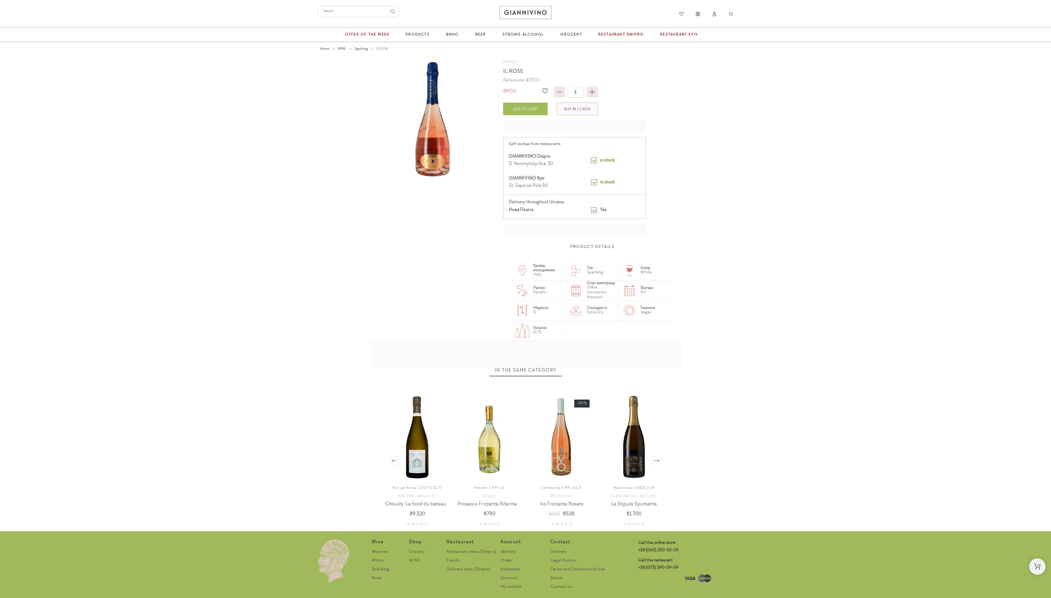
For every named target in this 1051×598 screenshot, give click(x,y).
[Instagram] (643, 578)
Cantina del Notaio (634, 496)
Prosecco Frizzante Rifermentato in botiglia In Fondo (514, 504)
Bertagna (561, 496)
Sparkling (380, 569)
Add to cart (525, 109)
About (556, 578)
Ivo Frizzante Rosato (562, 504)
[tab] (592, 247)
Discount (509, 578)
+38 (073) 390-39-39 (658, 568)
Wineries (380, 552)
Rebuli (511, 62)
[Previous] (394, 461)
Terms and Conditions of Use (577, 569)
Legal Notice (563, 561)
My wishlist (511, 587)
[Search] (392, 11)
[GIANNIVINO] (525, 14)
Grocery (417, 552)
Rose (377, 578)
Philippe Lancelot (417, 496)
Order (506, 561)
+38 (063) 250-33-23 (658, 550)
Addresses (510, 569)
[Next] (657, 461)
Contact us (561, 587)
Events (453, 561)
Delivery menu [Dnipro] (468, 569)
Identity (508, 552)
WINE (414, 561)
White (378, 561)
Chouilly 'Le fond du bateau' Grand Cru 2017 (434, 504)
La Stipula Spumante (634, 504)
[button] (545, 91)
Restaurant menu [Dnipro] (471, 552)
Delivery (558, 552)
